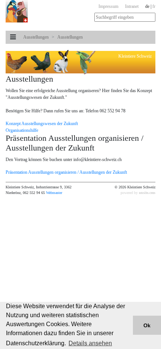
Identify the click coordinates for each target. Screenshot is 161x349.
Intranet (132, 6)
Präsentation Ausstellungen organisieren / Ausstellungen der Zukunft (66, 172)
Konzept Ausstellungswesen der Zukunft (42, 123)
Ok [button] (147, 325)
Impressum (108, 6)
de (147, 6)
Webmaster (54, 193)
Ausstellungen (36, 37)
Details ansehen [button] (90, 343)
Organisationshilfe (22, 130)
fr (153, 6)
